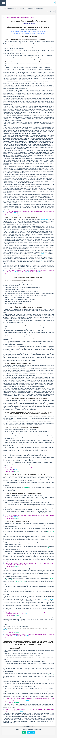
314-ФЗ (16, 516)
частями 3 (49, 531)
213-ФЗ (38, 271)
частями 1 (26, 487)
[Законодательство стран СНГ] (3, 3)
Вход (24, 732)
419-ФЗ (16, 469)
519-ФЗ (16, 271)
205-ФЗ (27, 564)
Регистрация (31, 732)
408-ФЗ (16, 212)
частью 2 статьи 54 (21, 581)
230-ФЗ (26, 635)
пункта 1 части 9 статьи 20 (47, 548)
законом (43, 253)
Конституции (44, 219)
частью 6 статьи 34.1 (48, 599)
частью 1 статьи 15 (49, 674)
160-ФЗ (27, 271)
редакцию (16, 214)
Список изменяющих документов (29, 29)
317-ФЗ (27, 613)
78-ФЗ (15, 635)
